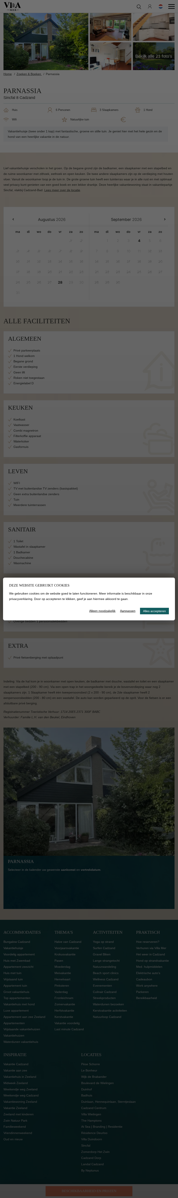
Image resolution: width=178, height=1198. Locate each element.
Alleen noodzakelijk (102, 611)
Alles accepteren (154, 611)
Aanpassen (127, 611)
